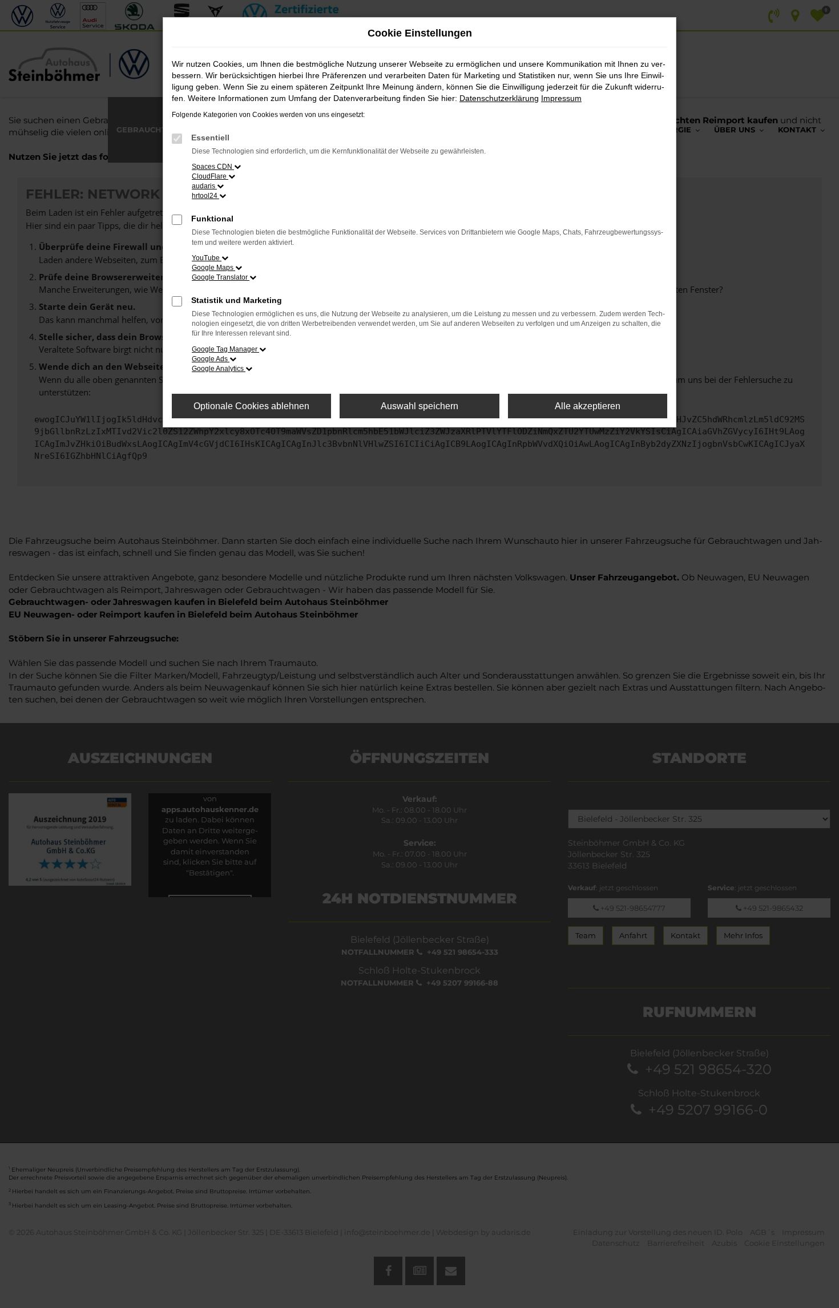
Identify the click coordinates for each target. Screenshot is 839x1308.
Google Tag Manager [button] (225, 349)
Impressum (561, 98)
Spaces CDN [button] (213, 167)
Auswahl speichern (419, 406)
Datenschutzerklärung (499, 98)
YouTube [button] (206, 258)
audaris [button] (204, 186)
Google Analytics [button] (218, 369)
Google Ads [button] (210, 359)
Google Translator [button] (220, 277)
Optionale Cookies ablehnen (251, 406)
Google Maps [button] (213, 268)
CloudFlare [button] (210, 176)
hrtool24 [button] (205, 196)
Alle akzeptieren (587, 406)
